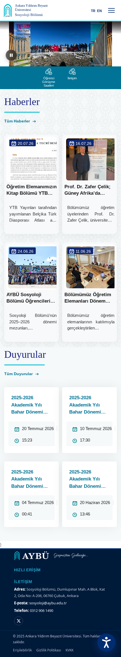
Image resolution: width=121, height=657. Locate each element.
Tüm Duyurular (19, 374)
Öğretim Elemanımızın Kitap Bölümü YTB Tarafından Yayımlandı (31, 190)
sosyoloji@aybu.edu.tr (48, 602)
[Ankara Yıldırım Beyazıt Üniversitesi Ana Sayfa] (7, 10)
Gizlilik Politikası (48, 650)
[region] (60, 44)
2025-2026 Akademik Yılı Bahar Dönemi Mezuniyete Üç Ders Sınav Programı (85, 405)
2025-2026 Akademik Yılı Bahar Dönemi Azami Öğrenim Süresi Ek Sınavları (28, 405)
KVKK (69, 650)
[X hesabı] (18, 620)
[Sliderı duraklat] (11, 55)
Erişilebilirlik (22, 650)
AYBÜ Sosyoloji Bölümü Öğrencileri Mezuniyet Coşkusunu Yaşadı (31, 298)
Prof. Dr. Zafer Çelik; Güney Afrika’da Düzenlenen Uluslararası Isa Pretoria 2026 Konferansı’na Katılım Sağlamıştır (88, 190)
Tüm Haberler (17, 121)
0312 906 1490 (41, 610)
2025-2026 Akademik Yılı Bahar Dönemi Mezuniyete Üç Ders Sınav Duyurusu (85, 479)
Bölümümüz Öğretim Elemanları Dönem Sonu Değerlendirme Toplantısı (87, 298)
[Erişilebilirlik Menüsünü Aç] (106, 642)
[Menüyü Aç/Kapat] (111, 10)
